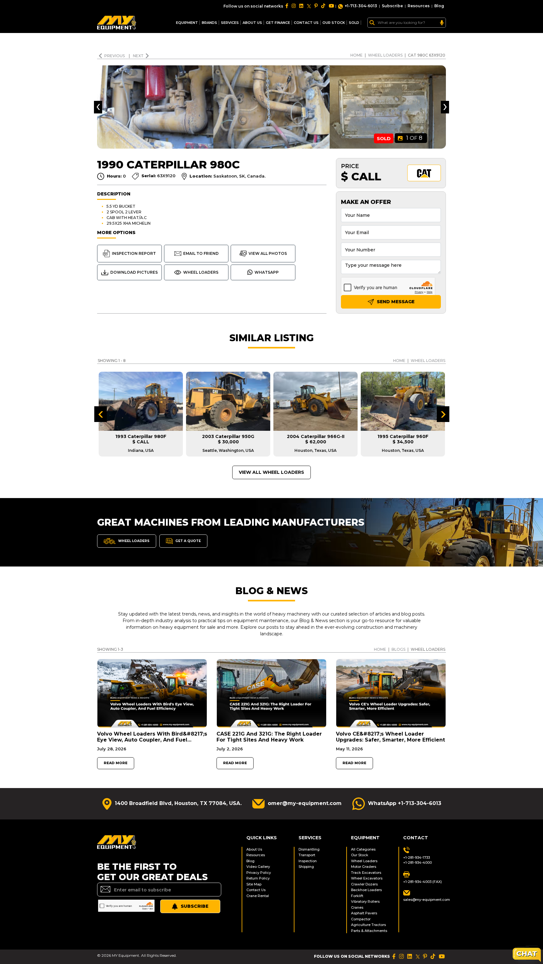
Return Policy (258, 878)
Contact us (306, 22)
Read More (116, 763)
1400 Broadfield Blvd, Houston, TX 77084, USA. (178, 803)
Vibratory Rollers (365, 901)
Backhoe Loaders (366, 890)
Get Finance (278, 22)
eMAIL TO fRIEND (201, 253)
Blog (439, 5)
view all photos (268, 253)
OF (414, 137)
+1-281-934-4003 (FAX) (422, 881)
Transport (307, 855)
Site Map (253, 884)
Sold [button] (354, 22)
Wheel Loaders (385, 55)
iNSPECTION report (134, 253)
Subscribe (392, 5)
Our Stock (359, 855)
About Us (252, 22)
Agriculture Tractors (368, 925)
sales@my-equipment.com (424, 899)
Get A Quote (187, 541)
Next (138, 55)
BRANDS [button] (209, 22)
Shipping (306, 866)
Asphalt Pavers (364, 913)
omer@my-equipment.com (305, 803)
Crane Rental (257, 896)
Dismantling (309, 849)
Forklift (357, 896)
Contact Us (256, 890)
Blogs (398, 649)
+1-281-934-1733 (416, 857)
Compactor (360, 919)
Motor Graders (363, 866)
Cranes (357, 907)
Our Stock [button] (333, 22)
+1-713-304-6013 (361, 5)
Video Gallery (258, 866)
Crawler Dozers (364, 884)
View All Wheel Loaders (271, 472)
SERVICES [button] (230, 22)
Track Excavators (366, 872)
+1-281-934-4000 (417, 862)
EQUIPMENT (187, 22)
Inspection (308, 861)
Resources (419, 5)
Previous (115, 55)
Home (356, 55)
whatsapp (267, 272)
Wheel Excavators (366, 878)
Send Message (395, 301)
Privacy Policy (258, 872)
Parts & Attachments (369, 930)
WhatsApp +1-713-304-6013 (404, 803)
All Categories (363, 849)
